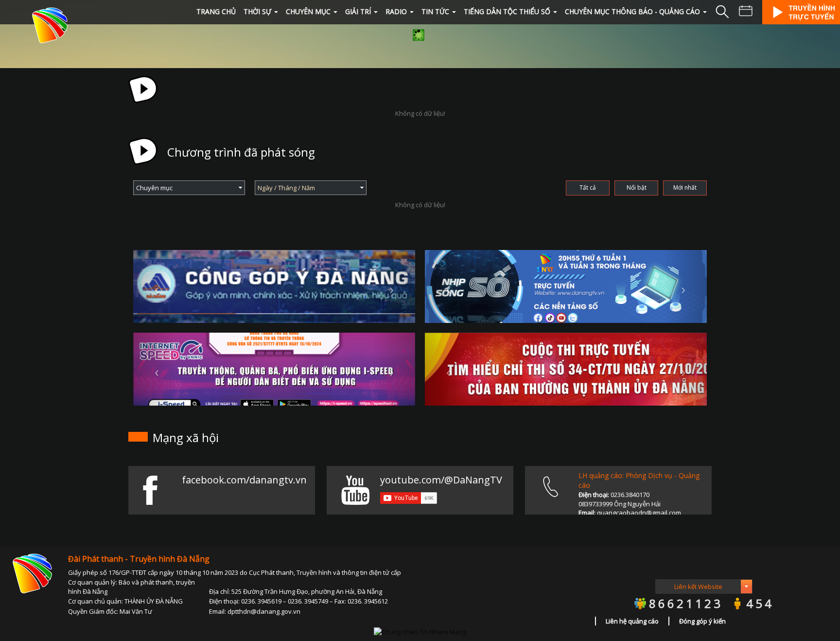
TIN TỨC (435, 11)
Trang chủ (216, 11)
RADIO (396, 11)
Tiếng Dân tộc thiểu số (507, 11)
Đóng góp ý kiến (702, 621)
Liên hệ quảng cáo (632, 621)
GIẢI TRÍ (358, 11)
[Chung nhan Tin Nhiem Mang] (420, 630)
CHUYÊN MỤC (308, 11)
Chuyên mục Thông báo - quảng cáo (632, 11)
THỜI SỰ (257, 11)
